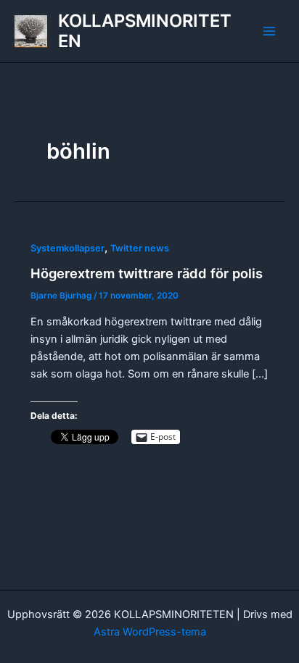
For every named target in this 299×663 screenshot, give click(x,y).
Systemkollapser (67, 248)
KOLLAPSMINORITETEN (145, 30)
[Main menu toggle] (269, 31)
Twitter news (139, 248)
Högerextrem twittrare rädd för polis (146, 273)
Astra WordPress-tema (150, 631)
